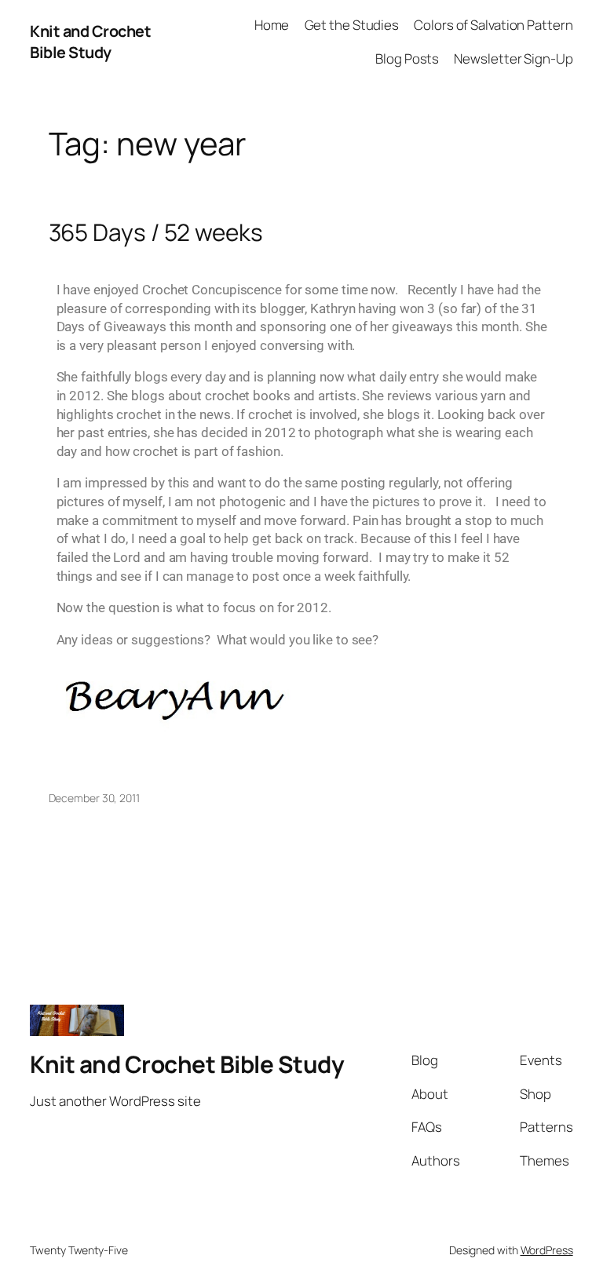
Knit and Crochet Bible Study (90, 42)
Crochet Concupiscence (212, 289)
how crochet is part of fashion (192, 451)
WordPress (547, 1249)
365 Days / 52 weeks (156, 232)
